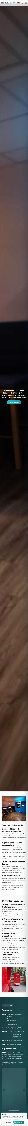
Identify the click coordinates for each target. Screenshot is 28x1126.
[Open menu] (25, 2)
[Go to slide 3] (15, 1110)
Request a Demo (14, 402)
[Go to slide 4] (18, 1110)
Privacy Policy (10, 1119)
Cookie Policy (17, 1119)
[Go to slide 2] (12, 1110)
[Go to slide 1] (10, 1110)
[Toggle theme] (22, 2)
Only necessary (7, 1122)
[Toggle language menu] (18, 3)
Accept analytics (18, 1122)
